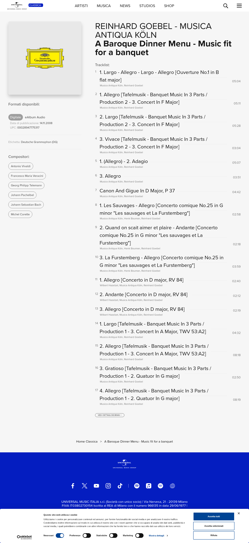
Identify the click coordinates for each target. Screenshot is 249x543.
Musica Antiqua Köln (153, 30)
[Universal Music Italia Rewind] (172, 485)
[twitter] (84, 485)
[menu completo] (239, 5)
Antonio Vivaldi (21, 166)
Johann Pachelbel (22, 195)
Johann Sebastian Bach (26, 204)
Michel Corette (20, 214)
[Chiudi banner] (239, 513)
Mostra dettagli (156, 535)
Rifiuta (214, 535)
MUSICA (104, 5)
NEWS (125, 5)
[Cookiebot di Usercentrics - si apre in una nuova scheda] (24, 537)
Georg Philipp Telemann (26, 185)
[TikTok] (120, 485)
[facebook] (72, 485)
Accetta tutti (214, 516)
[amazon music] (160, 485)
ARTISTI (81, 5)
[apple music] (148, 485)
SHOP (169, 5)
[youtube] (96, 485)
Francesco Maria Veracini (27, 176)
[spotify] (136, 485)
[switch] (87, 535)
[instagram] (108, 485)
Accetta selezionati (213, 526)
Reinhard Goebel (133, 26)
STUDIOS (147, 5)
